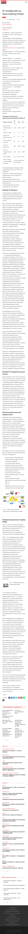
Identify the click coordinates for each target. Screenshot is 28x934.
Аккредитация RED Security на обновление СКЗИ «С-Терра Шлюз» (13, 769)
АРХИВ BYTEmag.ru (12, 917)
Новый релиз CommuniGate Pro (10, 810)
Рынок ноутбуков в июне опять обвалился (14, 885)
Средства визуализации (8, 749)
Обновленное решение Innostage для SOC (13, 799)
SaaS (11, 767)
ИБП (3, 854)
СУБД (3, 761)
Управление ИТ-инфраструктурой (10, 773)
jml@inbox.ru (5, 29)
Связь (4, 17)
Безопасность (5, 755)
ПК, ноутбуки (5, 842)
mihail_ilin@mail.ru (7, 24)
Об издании (12, 907)
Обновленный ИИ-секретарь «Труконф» (12, 868)
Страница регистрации (12, 920)
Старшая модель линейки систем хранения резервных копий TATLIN (13, 820)
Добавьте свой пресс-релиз (12, 919)
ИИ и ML (4, 785)
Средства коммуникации (8, 808)
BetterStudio (19, 931)
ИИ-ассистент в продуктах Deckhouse (12, 815)
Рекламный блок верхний (12, 924)
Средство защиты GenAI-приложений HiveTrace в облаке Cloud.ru (12, 794)
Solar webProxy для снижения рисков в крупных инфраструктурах (12, 838)
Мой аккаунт (12, 922)
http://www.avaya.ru (11, 47)
